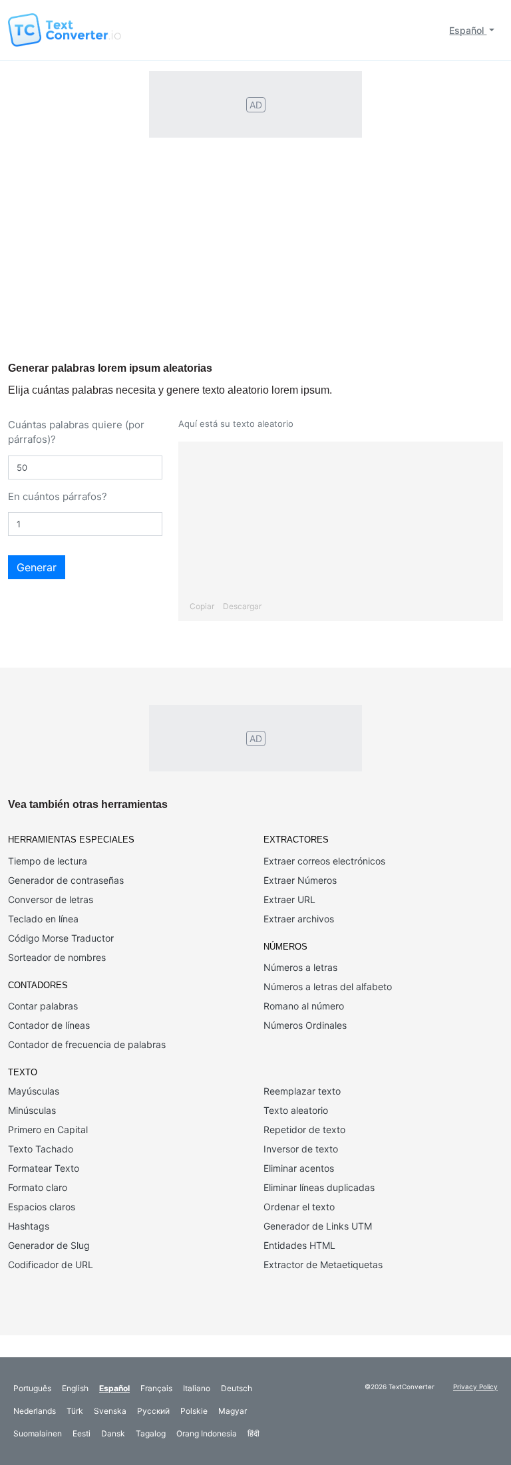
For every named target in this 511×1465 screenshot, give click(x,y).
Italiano (196, 1388)
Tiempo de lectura (47, 860)
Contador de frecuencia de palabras (87, 1044)
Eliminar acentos (298, 1168)
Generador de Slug (49, 1245)
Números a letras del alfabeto (327, 986)
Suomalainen (37, 1433)
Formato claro (37, 1187)
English (75, 1388)
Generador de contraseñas (66, 880)
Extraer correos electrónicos (324, 860)
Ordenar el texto (299, 1206)
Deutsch (236, 1388)
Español (467, 30)
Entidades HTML (299, 1245)
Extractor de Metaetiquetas (323, 1264)
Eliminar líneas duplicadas (319, 1187)
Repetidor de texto (304, 1129)
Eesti (81, 1433)
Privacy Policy (475, 1387)
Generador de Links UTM (317, 1226)
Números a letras (300, 967)
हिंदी (253, 1433)
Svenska (110, 1411)
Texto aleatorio (295, 1110)
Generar (37, 567)
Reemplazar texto (302, 1091)
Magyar (232, 1411)
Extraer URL (289, 899)
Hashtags (28, 1226)
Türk (75, 1411)
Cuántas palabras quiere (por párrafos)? (76, 432)
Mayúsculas (33, 1091)
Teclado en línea (43, 918)
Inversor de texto (300, 1148)
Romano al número (303, 1005)
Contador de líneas (49, 1025)
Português (32, 1388)
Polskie (194, 1411)
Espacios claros (41, 1206)
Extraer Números (300, 880)
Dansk (113, 1433)
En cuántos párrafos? (57, 496)
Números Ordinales (305, 1025)
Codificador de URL (50, 1264)
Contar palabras (43, 1005)
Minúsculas (32, 1110)
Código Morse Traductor (61, 938)
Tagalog (151, 1433)
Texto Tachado (40, 1148)
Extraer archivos (298, 918)
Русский (153, 1411)
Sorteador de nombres (57, 957)
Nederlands (34, 1411)
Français (156, 1388)
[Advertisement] (255, 262)
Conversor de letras (50, 899)
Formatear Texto (43, 1168)
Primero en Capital (48, 1129)
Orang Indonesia (206, 1433)
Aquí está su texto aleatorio (235, 423)
